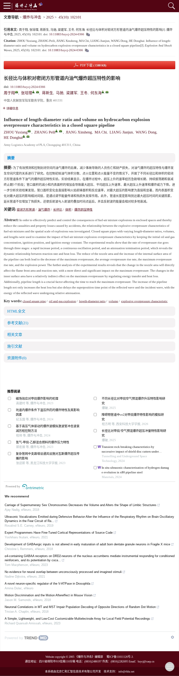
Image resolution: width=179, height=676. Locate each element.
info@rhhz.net (126, 671)
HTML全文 (16, 311)
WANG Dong (146, 132)
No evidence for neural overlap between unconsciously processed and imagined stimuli (63, 572)
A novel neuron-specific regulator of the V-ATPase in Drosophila (47, 583)
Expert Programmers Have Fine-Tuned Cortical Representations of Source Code (59, 532)
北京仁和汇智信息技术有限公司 (75, 671)
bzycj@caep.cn (146, 661)
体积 (68, 209)
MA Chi (101, 132)
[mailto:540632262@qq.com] (16, 92)
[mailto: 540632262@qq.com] (29, 131)
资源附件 (16, 358)
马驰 (59, 93)
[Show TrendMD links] (172, 637)
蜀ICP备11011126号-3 (120, 656)
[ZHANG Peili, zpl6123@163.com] (56, 130)
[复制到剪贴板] (88, 34)
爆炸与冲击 (32, 17)
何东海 (96, 93)
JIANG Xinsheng (79, 132)
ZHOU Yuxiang (16, 132)
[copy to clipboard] (87, 50)
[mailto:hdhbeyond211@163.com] (107, 92)
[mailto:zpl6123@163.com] (37, 92)
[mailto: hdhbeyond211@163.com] (28, 136)
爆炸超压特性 (83, 209)
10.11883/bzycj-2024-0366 (66, 34)
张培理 (26, 93)
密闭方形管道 (26, 209)
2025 (50, 17)
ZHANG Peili (44, 132)
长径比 (57, 209)
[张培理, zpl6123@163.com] (33, 91)
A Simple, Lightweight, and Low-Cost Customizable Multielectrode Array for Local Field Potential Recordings (77, 618)
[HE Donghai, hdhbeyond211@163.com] (24, 136)
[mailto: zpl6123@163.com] (60, 131)
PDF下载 (93, 65)
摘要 (11, 158)
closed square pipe (34, 301)
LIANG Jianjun (121, 132)
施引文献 (14, 346)
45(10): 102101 (70, 17)
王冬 (84, 93)
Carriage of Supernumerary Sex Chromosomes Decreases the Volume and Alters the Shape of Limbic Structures (80, 505)
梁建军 (71, 93)
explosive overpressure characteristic (144, 301)
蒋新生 (47, 93)
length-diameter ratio (92, 301)
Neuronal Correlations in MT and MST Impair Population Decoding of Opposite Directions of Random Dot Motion (80, 607)
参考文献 (17, 323)
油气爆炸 (44, 209)
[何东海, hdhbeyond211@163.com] (103, 91)
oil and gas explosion (62, 301)
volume (113, 301)
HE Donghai (13, 138)
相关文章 (14, 335)
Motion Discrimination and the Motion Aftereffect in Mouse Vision (48, 595)
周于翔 (9, 93)
